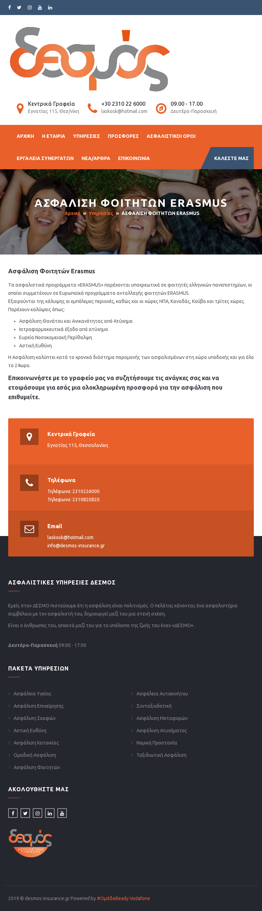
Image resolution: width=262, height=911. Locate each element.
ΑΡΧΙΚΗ (25, 136)
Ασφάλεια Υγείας (33, 693)
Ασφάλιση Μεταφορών (162, 718)
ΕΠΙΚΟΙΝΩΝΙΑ (134, 158)
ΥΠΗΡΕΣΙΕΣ (86, 136)
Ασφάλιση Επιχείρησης (39, 706)
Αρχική (72, 213)
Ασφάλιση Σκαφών (35, 718)
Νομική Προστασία (156, 743)
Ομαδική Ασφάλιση (35, 755)
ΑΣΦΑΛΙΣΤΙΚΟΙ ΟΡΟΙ (171, 136)
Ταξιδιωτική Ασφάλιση (161, 755)
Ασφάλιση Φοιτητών (37, 767)
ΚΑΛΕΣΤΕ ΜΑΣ (231, 158)
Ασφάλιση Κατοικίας (36, 743)
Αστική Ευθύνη (30, 730)
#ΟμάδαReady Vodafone (123, 898)
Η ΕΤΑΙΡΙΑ (53, 136)
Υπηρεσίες (101, 213)
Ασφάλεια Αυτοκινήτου (162, 693)
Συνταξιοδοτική (154, 706)
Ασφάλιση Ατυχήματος (161, 730)
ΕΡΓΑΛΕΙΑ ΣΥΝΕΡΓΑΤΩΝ (45, 158)
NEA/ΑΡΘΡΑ (96, 158)
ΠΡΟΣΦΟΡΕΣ (123, 136)
